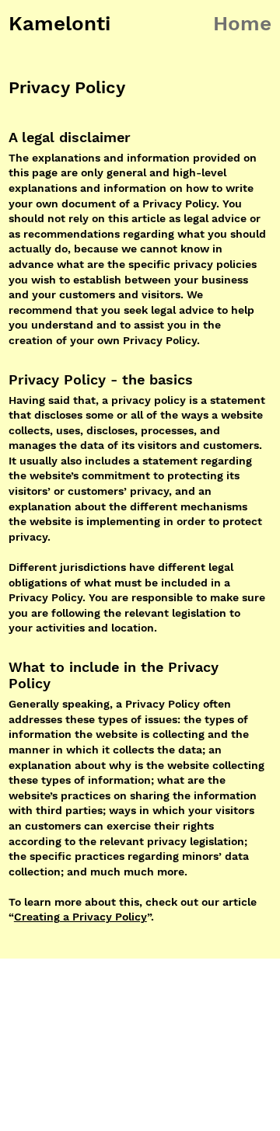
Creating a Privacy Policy (80, 916)
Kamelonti (59, 23)
